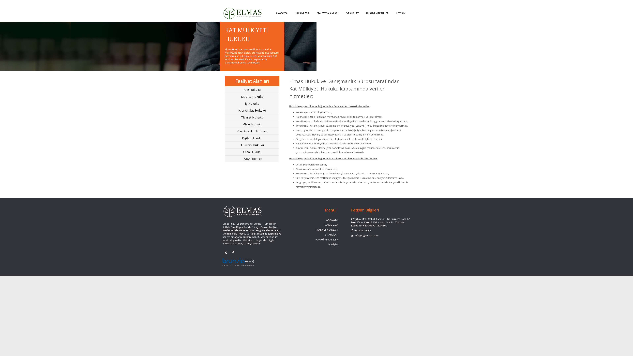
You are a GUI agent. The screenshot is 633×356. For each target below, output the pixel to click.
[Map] (226, 252)
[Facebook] (233, 252)
